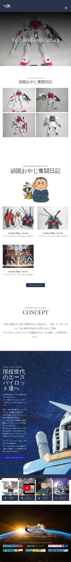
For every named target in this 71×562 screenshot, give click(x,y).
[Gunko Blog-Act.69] (18, 218)
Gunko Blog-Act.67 (18, 271)
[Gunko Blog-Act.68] (52, 218)
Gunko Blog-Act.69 (18, 233)
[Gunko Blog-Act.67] (18, 256)
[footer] (35, 524)
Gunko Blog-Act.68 (53, 233)
